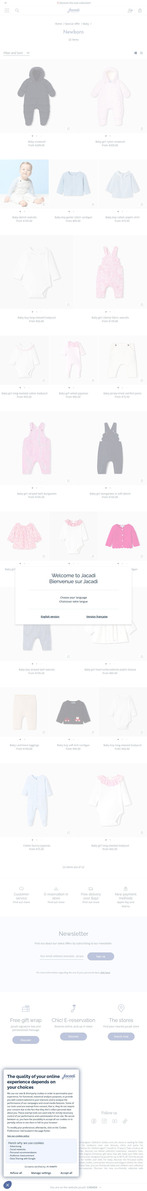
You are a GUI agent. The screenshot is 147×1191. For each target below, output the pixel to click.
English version (50, 616)
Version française (97, 616)
